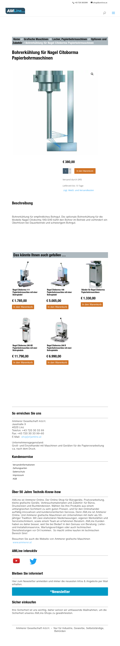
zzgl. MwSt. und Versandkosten (78, 190)
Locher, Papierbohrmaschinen (69, 39)
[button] (93, 74)
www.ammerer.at (22, 542)
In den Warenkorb (85, 170)
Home (16, 39)
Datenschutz (19, 471)
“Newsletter (60, 591)
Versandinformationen (24, 464)
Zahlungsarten (20, 468)
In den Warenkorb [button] (23, 307)
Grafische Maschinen (36, 39)
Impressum (18, 475)
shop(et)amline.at (31, 437)
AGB (15, 478)
